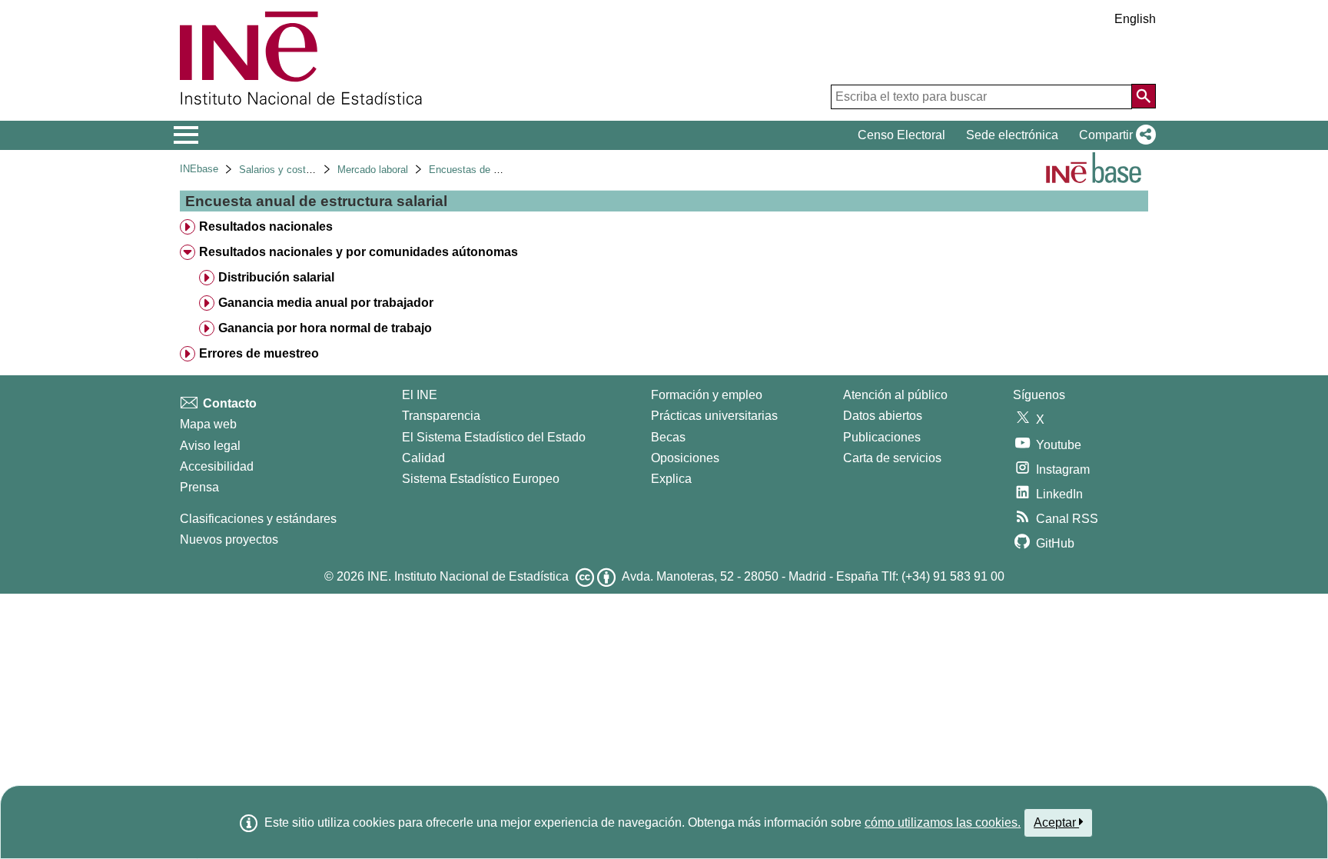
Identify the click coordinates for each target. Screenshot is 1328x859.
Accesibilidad (217, 466)
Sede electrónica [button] (1012, 135)
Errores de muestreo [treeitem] (259, 353)
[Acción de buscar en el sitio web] (1143, 96)
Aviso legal (210, 445)
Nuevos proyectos (229, 539)
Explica (671, 478)
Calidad (423, 457)
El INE (419, 394)
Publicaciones (882, 437)
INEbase (199, 169)
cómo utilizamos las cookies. (943, 822)
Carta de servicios (892, 457)
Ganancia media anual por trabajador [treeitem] (325, 302)
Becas (668, 437)
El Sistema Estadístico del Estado (494, 437)
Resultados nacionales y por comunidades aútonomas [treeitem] (358, 251)
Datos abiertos (882, 415)
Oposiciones (685, 457)
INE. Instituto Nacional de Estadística (468, 576)
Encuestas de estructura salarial (501, 169)
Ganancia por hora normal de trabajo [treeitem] (325, 328)
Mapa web (208, 424)
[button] (1114, 135)
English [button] (1135, 18)
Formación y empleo (706, 394)
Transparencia (441, 415)
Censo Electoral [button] (901, 135)
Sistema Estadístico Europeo (480, 478)
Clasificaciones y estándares (258, 518)
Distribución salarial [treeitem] (276, 277)
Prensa (199, 487)
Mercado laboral (372, 169)
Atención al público (895, 394)
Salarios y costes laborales (299, 169)
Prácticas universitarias (714, 415)
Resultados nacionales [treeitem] (266, 226)
